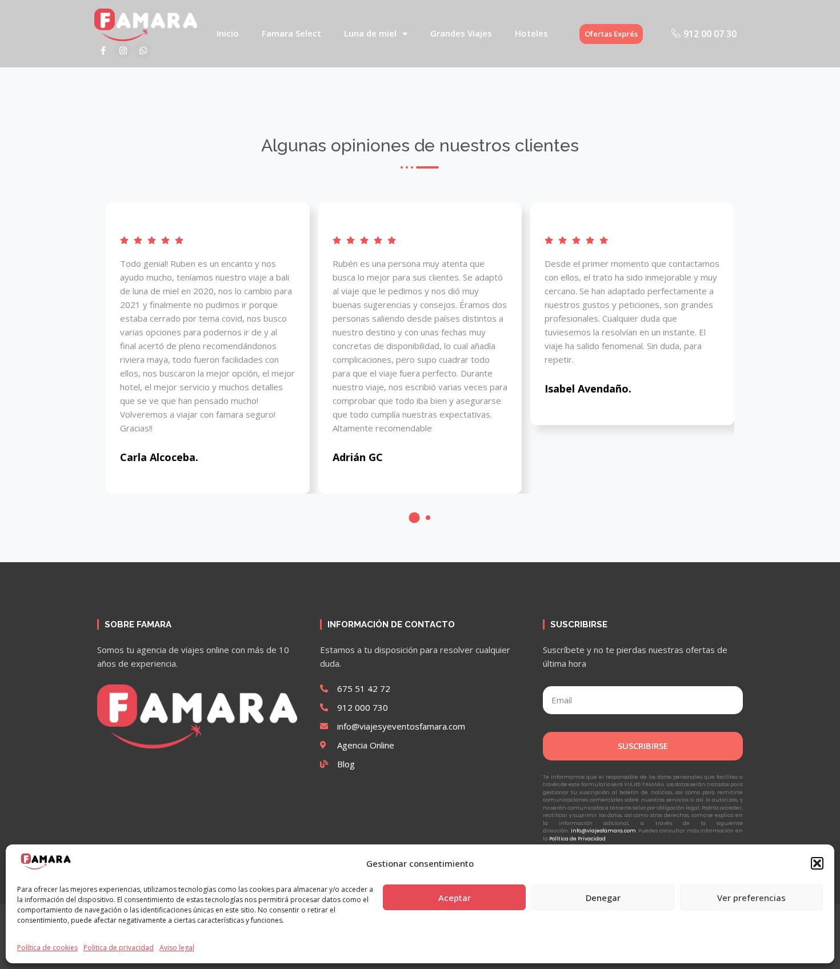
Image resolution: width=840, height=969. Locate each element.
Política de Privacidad (577, 838)
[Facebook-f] (102, 50)
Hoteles (531, 33)
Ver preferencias (751, 897)
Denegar (603, 897)
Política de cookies (47, 947)
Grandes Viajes (461, 33)
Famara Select (291, 33)
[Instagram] (122, 50)
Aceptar (454, 897)
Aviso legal (176, 947)
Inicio (228, 33)
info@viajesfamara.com (603, 830)
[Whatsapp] (142, 50)
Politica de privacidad (118, 947)
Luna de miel (370, 33)
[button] (817, 863)
